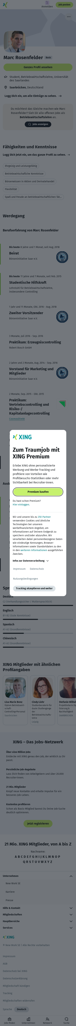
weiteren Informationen (34, 550)
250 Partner (44, 516)
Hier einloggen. (21, 504)
